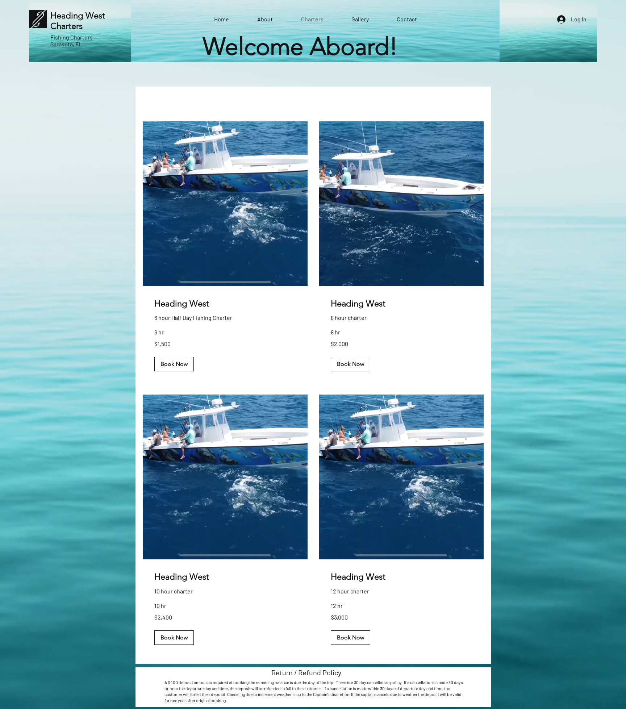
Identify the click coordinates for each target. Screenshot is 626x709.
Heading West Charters (77, 20)
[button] (174, 364)
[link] (225, 303)
